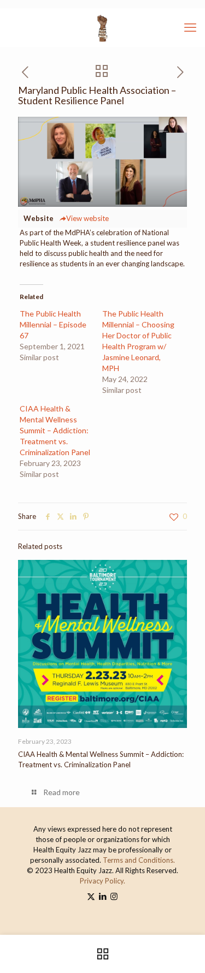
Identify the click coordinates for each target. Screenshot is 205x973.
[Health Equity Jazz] (102, 27)
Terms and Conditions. (139, 860)
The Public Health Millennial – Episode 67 (53, 324)
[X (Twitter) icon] (91, 896)
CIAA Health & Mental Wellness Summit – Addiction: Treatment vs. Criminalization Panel (55, 430)
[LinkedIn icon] (102, 896)
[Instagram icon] (114, 896)
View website (87, 218)
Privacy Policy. (102, 880)
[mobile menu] (190, 27)
